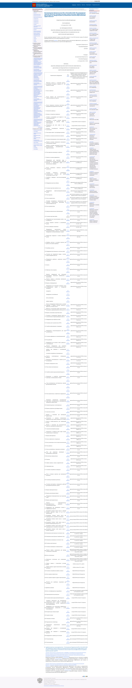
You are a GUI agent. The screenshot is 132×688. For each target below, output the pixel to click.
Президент (88, 4)
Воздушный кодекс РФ (38, 17)
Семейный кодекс (37, 35)
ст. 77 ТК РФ (91, 177)
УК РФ (35, 40)
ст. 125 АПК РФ (92, 219)
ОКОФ (68, 76)
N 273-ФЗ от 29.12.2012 (93, 24)
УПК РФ (35, 41)
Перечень (48, 666)
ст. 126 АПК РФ (92, 202)
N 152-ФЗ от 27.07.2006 (93, 94)
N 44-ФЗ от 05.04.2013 (93, 99)
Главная (74, 4)
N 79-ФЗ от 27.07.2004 (93, 28)
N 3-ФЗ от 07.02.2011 (93, 56)
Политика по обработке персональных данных (54, 685)
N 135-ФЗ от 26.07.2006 (93, 65)
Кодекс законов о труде (38, 143)
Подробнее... (40, 127)
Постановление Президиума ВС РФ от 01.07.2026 (38, 83)
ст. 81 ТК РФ (91, 141)
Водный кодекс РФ (37, 15)
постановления (58, 658)
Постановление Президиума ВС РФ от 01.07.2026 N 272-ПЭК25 (38, 80)
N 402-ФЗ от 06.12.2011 (93, 60)
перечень (55, 40)
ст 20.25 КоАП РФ (92, 134)
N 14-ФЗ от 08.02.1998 (93, 76)
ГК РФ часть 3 (36, 21)
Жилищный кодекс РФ (38, 28)
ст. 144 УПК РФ (92, 183)
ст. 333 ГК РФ (92, 118)
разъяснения (66, 657)
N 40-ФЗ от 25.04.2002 (93, 20)
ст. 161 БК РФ (91, 171)
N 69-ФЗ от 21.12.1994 (93, 15)
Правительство (96, 4)
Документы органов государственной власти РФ (38, 53)
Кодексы (79, 4)
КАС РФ (35, 29)
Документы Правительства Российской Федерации (38, 50)
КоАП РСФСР (36, 142)
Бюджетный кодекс (37, 14)
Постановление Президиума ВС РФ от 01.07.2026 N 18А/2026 (38, 70)
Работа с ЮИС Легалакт (55, 1)
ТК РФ (35, 37)
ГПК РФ (35, 24)
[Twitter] (84, 676)
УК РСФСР (35, 147)
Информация (35, 1)
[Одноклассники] (85, 676)
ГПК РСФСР (36, 131)
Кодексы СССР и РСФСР (38, 128)
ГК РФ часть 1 (36, 18)
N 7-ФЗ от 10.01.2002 (93, 51)
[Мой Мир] (87, 676)
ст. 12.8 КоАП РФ (92, 156)
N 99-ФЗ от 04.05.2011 (93, 70)
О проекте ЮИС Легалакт (43, 1)
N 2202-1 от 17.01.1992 (93, 86)
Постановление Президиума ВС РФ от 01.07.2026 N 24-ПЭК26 (38, 67)
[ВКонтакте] (83, 676)
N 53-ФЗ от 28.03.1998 (93, 108)
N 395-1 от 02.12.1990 (93, 112)
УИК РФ (35, 38)
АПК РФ (35, 12)
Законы (83, 4)
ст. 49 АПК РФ (92, 208)
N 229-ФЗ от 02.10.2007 (93, 103)
